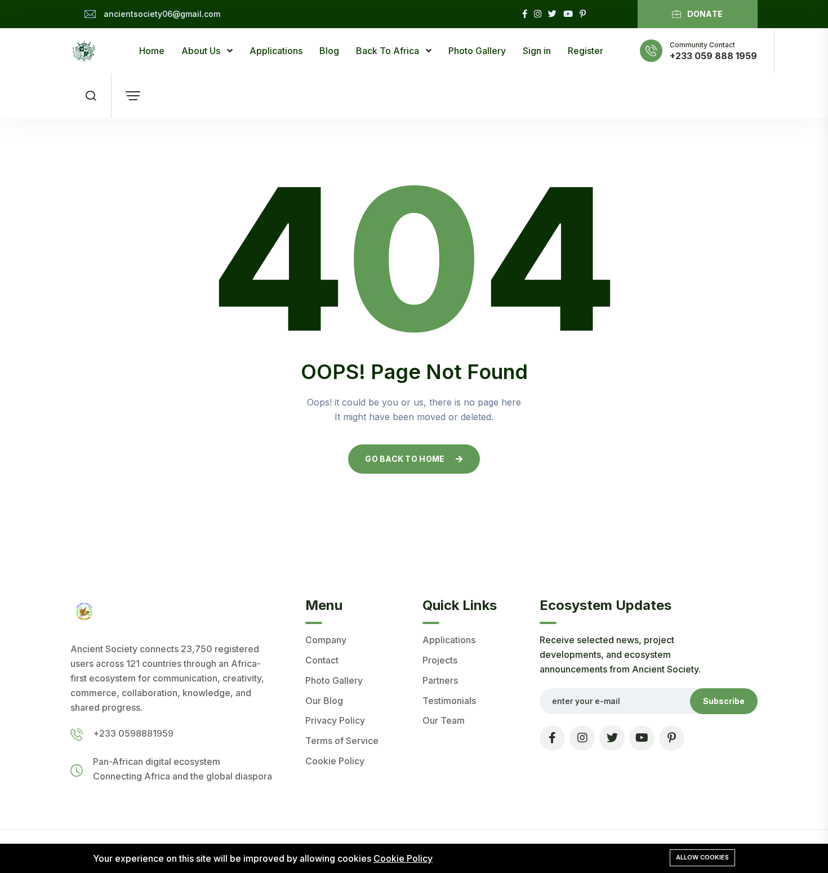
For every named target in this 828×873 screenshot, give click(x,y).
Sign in (537, 50)
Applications (276, 50)
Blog (329, 50)
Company (325, 639)
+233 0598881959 (133, 733)
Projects (439, 660)
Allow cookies (702, 857)
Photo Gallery (477, 50)
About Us (201, 50)
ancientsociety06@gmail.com (162, 14)
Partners (440, 680)
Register (585, 50)
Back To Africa (388, 50)
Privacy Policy (335, 720)
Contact (322, 660)
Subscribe (724, 701)
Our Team (443, 720)
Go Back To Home (404, 459)
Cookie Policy (334, 761)
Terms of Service (342, 740)
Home (151, 50)
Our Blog (324, 700)
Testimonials (449, 700)
